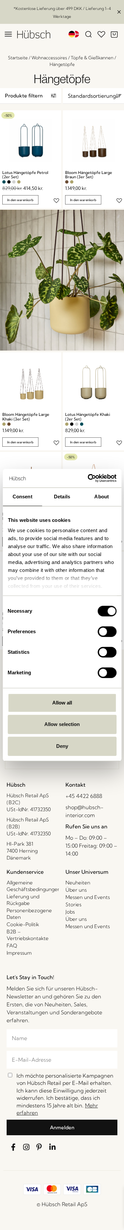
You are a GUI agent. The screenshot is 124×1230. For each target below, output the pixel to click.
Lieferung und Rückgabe (23, 899)
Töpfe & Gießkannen (92, 57)
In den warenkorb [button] (20, 200)
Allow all (62, 702)
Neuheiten (77, 882)
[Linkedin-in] (52, 1147)
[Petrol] (4, 182)
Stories (73, 904)
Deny (62, 746)
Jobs (70, 912)
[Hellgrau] (14, 182)
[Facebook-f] (13, 1147)
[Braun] (66, 182)
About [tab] (101, 496)
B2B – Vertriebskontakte (28, 934)
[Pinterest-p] (39, 1147)
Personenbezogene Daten (29, 913)
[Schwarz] (9, 182)
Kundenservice (25, 871)
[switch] (107, 631)
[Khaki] (19, 182)
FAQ (12, 945)
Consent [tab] (22, 496)
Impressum (19, 953)
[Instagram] (26, 1147)
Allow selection (62, 724)
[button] (30, 96)
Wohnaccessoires (49, 57)
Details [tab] (62, 496)
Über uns (76, 890)
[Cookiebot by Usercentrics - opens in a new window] (88, 478)
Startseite (18, 57)
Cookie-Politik (23, 924)
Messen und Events (87, 897)
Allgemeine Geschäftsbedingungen (33, 885)
